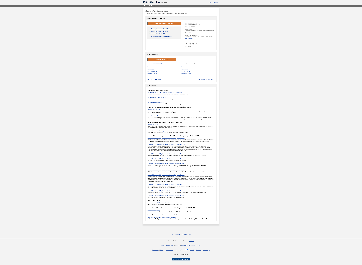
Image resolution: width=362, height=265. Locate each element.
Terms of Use (155, 250)
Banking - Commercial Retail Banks (160, 29)
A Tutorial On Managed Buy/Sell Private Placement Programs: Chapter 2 (166, 154)
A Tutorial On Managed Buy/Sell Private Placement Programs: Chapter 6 (166, 175)
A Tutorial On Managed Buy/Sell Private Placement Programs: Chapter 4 (166, 163)
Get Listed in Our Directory (206, 79)
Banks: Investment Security (155, 115)
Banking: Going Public (153, 124)
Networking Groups (185, 245)
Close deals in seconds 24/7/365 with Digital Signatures (162, 217)
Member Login (206, 250)
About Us (192, 250)
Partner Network (169, 250)
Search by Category (196, 245)
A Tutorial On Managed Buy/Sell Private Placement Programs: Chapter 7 (166, 184)
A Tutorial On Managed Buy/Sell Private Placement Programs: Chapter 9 (166, 195)
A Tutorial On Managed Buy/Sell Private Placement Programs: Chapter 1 (166, 138)
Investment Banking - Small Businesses (161, 36)
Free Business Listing (186, 234)
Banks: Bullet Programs (154, 109)
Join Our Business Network (182, 259)
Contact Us (198, 250)
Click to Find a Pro (162, 59)
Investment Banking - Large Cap (159, 31)
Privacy (162, 250)
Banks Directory (201, 44)
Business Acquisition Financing (156, 131)
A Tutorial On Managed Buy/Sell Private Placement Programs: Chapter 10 (166, 144)
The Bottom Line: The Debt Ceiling (157, 97)
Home (162, 245)
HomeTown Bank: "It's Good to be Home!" (158, 203)
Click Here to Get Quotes (154, 79)
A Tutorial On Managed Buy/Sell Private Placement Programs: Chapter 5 (166, 170)
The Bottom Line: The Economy (156, 102)
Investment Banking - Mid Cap (159, 33)
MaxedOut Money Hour (154, 210)
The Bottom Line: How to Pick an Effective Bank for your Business (165, 92)
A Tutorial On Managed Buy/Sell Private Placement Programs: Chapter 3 (166, 158)
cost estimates (188, 38)
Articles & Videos (170, 245)
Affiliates (177, 245)
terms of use (191, 241)
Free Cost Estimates (175, 234)
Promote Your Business (214, 2)
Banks (164, 2)
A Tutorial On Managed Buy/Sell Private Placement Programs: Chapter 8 (166, 190)
